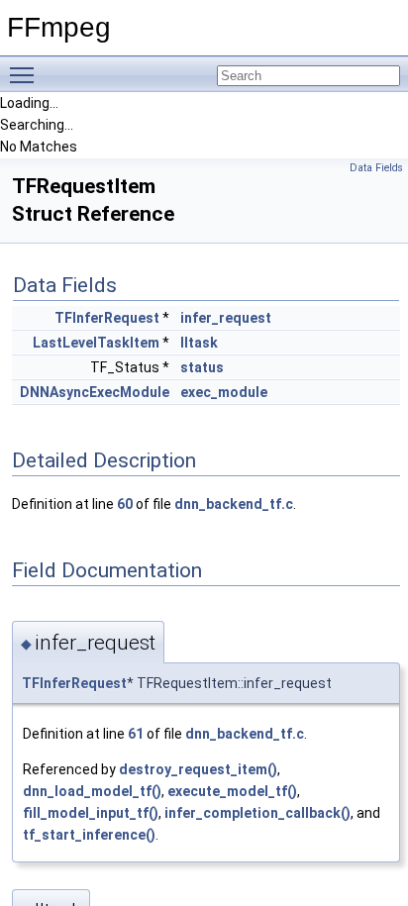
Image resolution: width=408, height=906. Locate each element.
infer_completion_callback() (257, 813)
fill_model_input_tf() (90, 813)
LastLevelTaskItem (96, 343)
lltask (199, 343)
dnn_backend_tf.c (233, 504)
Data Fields (376, 167)
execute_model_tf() (232, 791)
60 (125, 504)
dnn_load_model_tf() (92, 791)
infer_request (225, 318)
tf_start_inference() (89, 835)
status (202, 367)
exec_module (223, 392)
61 (136, 734)
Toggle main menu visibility (26, 74)
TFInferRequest (106, 318)
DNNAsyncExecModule (94, 392)
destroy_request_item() (198, 769)
